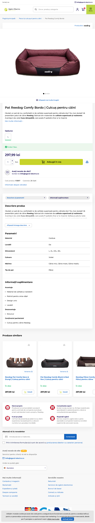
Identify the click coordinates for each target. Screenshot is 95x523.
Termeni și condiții (10, 496)
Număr (8, 162)
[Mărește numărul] (12, 160)
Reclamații (6, 485)
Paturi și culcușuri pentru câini (30, 18)
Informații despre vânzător (16, 185)
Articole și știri (54, 496)
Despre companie (9, 492)
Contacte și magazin (10, 481)
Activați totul (68, 519)
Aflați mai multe (53, 519)
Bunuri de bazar (54, 489)
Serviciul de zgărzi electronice (60, 485)
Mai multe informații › (14, 121)
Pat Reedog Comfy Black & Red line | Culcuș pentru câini (54, 378)
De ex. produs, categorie (48, 9)
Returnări (52, 481)
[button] (90, 9)
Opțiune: (9, 131)
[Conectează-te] (77, 9)
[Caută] (36, 9)
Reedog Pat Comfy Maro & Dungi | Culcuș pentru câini (17, 378)
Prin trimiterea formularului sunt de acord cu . (44, 443)
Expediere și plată (9, 489)
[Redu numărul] (12, 163)
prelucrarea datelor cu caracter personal (64, 443)
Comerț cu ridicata (55, 492)
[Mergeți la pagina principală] (12, 9)
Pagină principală (8, 18)
